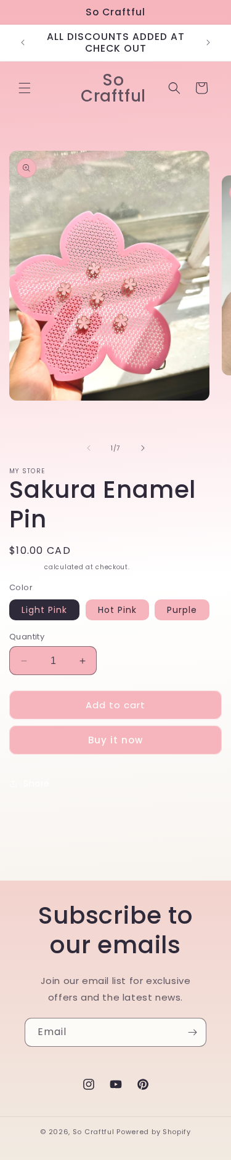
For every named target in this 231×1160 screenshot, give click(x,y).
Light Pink (44, 610)
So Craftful (94, 1132)
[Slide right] (142, 448)
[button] (24, 88)
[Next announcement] (208, 42)
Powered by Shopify (153, 1132)
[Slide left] (88, 448)
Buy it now (115, 740)
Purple (182, 610)
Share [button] (36, 783)
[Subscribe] (192, 1032)
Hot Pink (117, 610)
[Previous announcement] (22, 42)
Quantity (26, 636)
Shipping (26, 567)
